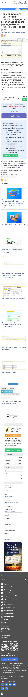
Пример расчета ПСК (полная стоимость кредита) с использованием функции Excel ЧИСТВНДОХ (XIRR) (13, 21)
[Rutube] (6, 689)
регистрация (5, 403)
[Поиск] (6, 2)
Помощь (4, 634)
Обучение (7, 602)
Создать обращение (10, 659)
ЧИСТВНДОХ (6, 174)
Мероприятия (8, 610)
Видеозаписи (8, 613)
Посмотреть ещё (13, 384)
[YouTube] (2, 689)
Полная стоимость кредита (8, 176)
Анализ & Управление (11, 593)
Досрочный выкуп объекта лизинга (13, 298)
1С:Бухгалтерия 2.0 (10, 511)
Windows (7, 515)
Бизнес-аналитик (9, 496)
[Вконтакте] (6, 684)
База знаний (8, 587)
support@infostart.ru (8, 655)
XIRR (12, 174)
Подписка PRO (6, 630)
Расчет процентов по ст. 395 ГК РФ (14, 224)
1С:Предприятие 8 (9, 506)
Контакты (4, 637)
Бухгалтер (7, 497)
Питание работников (9, 372)
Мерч (5, 622)
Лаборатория (8, 590)
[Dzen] (14, 684)
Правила (4, 632)
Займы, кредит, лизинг (11, 491)
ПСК (16, 174)
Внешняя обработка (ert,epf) (12, 502)
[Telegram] (2, 684)
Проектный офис (9, 608)
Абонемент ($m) (9, 539)
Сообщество (5, 628)
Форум (6, 619)
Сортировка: (10, 394)
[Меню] (2, 2)
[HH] (10, 684)
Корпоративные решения (12, 599)
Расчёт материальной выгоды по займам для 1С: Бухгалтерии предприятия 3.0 (13, 275)
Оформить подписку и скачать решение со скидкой (14, 115)
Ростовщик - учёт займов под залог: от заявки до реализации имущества (12, 250)
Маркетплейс (8, 605)
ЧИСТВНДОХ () (18, 165)
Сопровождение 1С (10, 596)
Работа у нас (5, 635)
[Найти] (25, 579)
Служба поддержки (10, 641)
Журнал (6, 584)
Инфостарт (4, 172)
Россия (7, 520)
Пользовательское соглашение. (10, 670)
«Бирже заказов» (19, 128)
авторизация (13, 403)
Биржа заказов (9, 616)
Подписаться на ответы (8, 388)
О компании (5, 626)
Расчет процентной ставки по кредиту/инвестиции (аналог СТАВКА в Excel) (12, 324)
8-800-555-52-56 (7, 653)
